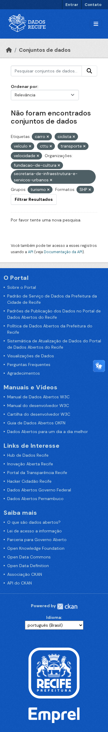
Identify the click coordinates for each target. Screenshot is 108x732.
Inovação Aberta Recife (30, 464)
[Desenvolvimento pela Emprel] (54, 715)
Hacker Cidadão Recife (29, 481)
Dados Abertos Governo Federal (39, 490)
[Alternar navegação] (96, 24)
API (30, 252)
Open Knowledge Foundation (35, 548)
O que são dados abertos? (34, 522)
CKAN (67, 606)
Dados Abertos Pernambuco (35, 498)
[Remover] (47, 137)
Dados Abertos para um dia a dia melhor (47, 431)
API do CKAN (19, 583)
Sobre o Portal (21, 287)
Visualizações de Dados (30, 356)
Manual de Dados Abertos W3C (38, 397)
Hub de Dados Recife (28, 455)
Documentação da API (63, 252)
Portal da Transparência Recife (37, 472)
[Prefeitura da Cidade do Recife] (54, 672)
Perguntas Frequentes (28, 364)
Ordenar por (24, 86)
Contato (93, 4)
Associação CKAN (24, 574)
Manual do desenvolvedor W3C (38, 405)
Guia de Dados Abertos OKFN (36, 423)
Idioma (53, 617)
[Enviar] (89, 71)
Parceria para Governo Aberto (37, 539)
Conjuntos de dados (44, 50)
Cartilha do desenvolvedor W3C (38, 414)
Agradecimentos (23, 373)
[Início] (9, 50)
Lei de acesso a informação (34, 531)
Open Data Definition (28, 565)
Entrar (71, 4)
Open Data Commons (29, 557)
